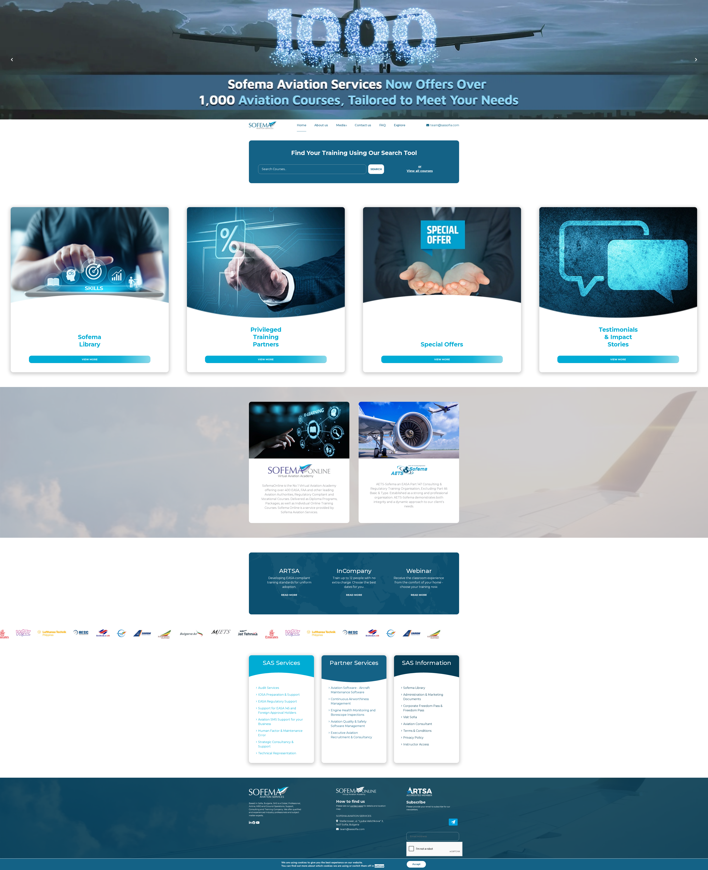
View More (90, 359)
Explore (399, 125)
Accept (416, 864)
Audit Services (268, 688)
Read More (289, 594)
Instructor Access (416, 744)
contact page (356, 806)
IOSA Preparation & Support (279, 694)
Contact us (363, 125)
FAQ (382, 125)
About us (321, 125)
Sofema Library (414, 688)
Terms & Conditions (417, 731)
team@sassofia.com (444, 125)
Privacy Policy (413, 737)
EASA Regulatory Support (277, 701)
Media (341, 125)
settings (379, 866)
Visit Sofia (410, 717)
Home (301, 125)
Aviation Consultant (417, 724)
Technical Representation (277, 753)
